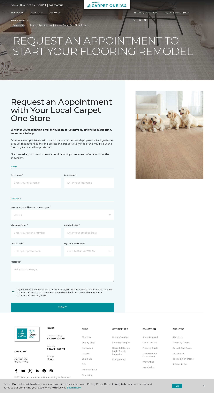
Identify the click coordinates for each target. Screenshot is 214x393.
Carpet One (19, 25)
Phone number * (19, 225)
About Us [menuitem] (178, 337)
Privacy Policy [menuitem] (180, 364)
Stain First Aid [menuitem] (150, 342)
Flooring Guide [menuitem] (150, 348)
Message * (16, 262)
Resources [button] (36, 12)
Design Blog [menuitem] (118, 359)
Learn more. (74, 387)
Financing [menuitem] (87, 375)
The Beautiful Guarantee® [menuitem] (150, 355)
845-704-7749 (56, 5)
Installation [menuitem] (148, 367)
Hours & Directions (146, 12)
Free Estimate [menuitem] (19, 20)
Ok (177, 386)
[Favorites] (140, 20)
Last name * (70, 175)
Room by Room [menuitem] (181, 342)
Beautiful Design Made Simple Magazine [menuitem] (121, 351)
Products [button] (17, 12)
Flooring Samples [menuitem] (121, 342)
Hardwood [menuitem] (87, 348)
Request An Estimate (176, 12)
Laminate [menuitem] (87, 359)
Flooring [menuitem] (86, 337)
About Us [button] (55, 12)
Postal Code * (17, 244)
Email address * (72, 225)
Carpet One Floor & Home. (36, 377)
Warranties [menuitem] (148, 362)
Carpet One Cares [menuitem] (182, 348)
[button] (134, 20)
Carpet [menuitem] (85, 353)
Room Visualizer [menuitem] (120, 337)
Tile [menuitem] (84, 364)
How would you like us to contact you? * (31, 207)
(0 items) (145, 20)
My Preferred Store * (74, 244)
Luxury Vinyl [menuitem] (88, 342)
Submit (62, 307)
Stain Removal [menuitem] (150, 337)
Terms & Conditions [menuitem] (183, 359)
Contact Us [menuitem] (178, 353)
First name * (17, 175)
